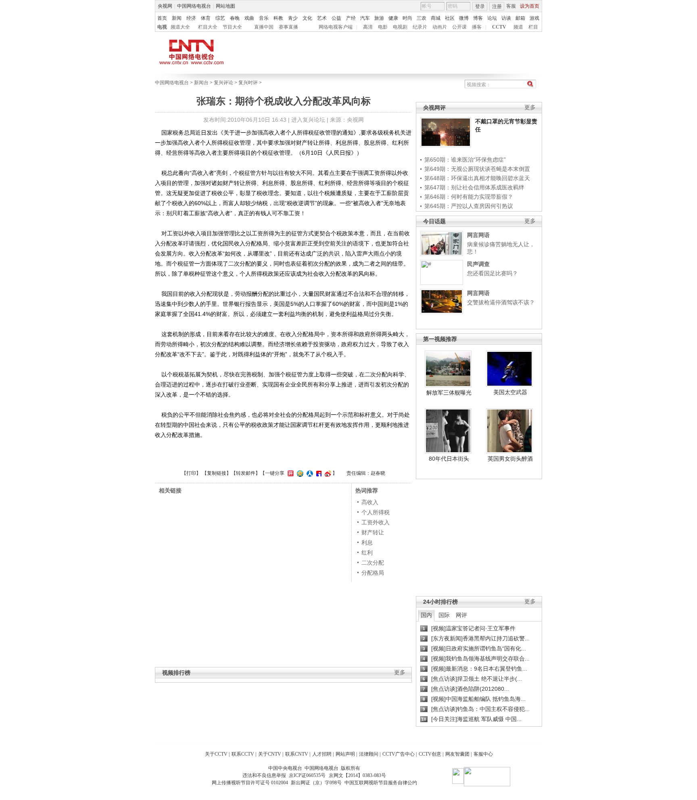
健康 (393, 18)
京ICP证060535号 (307, 775)
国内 (426, 615)
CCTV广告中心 (398, 754)
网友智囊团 (457, 754)
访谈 (506, 18)
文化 (307, 18)
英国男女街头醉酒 (510, 458)
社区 (450, 18)
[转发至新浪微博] (327, 473)
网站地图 (225, 6)
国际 (444, 615)
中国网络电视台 (194, 6)
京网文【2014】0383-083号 (357, 775)
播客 (477, 27)
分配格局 (372, 572)
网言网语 (478, 235)
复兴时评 (248, 82)
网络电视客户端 (336, 27)
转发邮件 (245, 473)
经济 (191, 18)
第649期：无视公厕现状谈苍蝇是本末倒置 (477, 169)
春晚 (235, 18)
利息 (367, 542)
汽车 (365, 18)
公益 (336, 18)
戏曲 (249, 18)
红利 (367, 552)
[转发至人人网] (309, 473)
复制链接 (216, 473)
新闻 (177, 18)
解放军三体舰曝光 (449, 392)
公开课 (459, 27)
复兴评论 (223, 82)
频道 (518, 27)
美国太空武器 (510, 392)
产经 (351, 18)
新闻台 (201, 82)
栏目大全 (207, 27)
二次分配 (372, 562)
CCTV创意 (430, 754)
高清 (368, 27)
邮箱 (520, 18)
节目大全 (232, 27)
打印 (191, 473)
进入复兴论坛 (308, 119)
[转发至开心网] (290, 473)
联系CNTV (296, 754)
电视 (162, 27)
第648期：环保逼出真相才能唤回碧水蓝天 (477, 178)
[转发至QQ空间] (299, 473)
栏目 (533, 27)
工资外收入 (375, 522)
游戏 (534, 18)
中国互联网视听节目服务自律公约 (380, 782)
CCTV (499, 27)
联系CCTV (243, 754)
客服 (511, 6)
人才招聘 (322, 754)
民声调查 (478, 264)
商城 (435, 18)
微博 (464, 18)
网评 (461, 615)
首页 (162, 18)
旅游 (379, 18)
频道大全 (180, 27)
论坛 (492, 18)
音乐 (264, 18)
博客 (478, 18)
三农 (421, 18)
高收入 (369, 502)
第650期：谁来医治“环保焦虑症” (465, 159)
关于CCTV (216, 754)
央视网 (165, 6)
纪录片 (420, 27)
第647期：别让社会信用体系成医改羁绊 (474, 187)
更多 (530, 107)
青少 (293, 18)
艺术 (322, 18)
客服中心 (483, 754)
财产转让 (372, 532)
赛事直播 (288, 27)
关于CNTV (269, 754)
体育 (206, 18)
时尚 (407, 18)
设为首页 (529, 6)
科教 (278, 18)
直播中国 (263, 27)
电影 (383, 27)
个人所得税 (375, 512)
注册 (497, 6)
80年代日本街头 (449, 458)
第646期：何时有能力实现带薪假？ (468, 196)
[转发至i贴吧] (317, 473)
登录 (480, 6)
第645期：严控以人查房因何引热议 (468, 206)
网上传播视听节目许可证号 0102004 (250, 782)
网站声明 (345, 754)
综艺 (220, 18)
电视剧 (400, 27)
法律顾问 (368, 754)
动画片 (439, 27)
